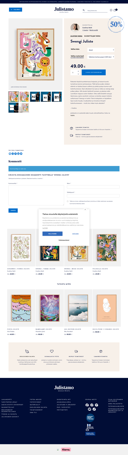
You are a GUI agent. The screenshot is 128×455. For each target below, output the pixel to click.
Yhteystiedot (35, 402)
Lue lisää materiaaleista (77, 57)
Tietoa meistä (36, 399)
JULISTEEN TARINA (76, 36)
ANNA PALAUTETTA (115, 404)
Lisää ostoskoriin (94, 72)
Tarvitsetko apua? (9, 402)
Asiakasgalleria (64, 402)
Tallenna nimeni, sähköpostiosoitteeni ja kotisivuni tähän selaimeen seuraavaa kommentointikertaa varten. (91, 202)
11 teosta (85, 30)
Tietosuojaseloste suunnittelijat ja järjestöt (116, 410)
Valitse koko (75, 49)
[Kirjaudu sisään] (111, 10)
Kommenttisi (12, 183)
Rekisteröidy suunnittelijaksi (9, 410)
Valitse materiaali (77, 56)
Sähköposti (71, 192)
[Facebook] (10, 153)
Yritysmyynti (62, 410)
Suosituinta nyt (64, 399)
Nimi (69, 183)
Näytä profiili (94, 30)
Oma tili (33, 412)
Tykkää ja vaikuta (9, 414)
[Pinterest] (15, 153)
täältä (72, 115)
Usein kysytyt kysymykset (12, 405)
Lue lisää (45, 228)
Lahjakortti (7, 399)
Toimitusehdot (36, 410)
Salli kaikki (52, 234)
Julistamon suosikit (10, 417)
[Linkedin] (18, 153)
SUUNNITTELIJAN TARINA (92, 36)
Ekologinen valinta (38, 407)
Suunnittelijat (8, 407)
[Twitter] (21, 153)
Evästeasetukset (64, 240)
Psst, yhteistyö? (63, 407)
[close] (85, 209)
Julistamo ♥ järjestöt (66, 405)
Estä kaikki (75, 233)
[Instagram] (13, 153)
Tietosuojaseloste (116, 406)
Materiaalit (35, 405)
